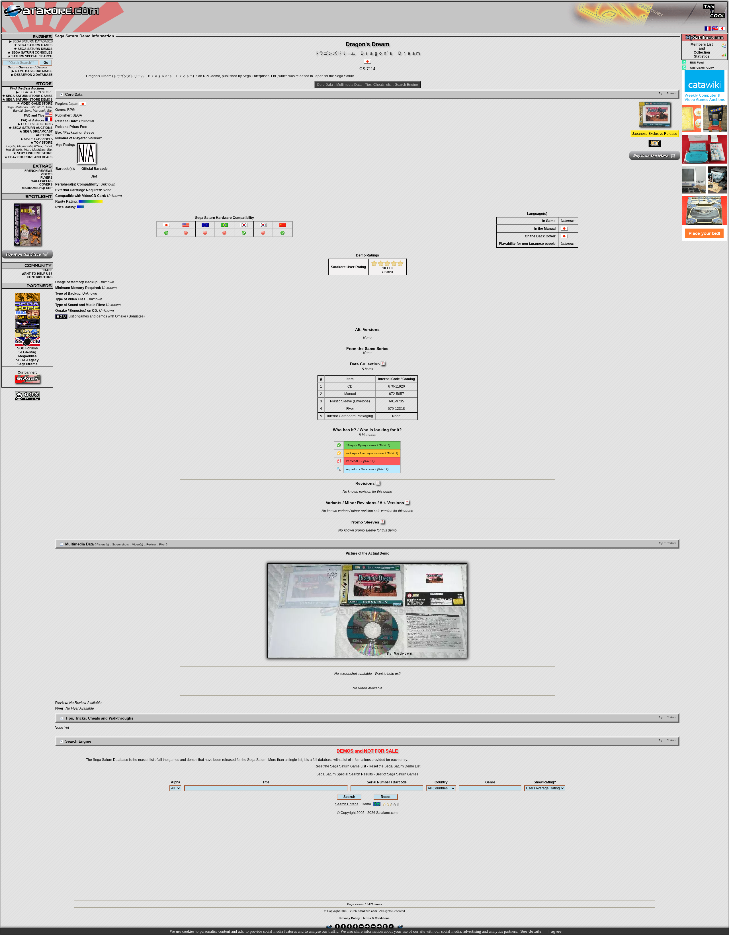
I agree (555, 931)
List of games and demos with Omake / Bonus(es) (106, 316)
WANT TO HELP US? (37, 273)
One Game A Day (702, 67)
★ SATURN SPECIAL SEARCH (30, 56)
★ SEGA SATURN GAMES (33, 45)
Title (266, 782)
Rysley (362, 445)
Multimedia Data (349, 85)
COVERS (45, 184)
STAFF (47, 270)
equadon (352, 469)
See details (531, 931)
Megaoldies (27, 356)
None (107, 190)
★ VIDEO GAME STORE (34, 103)
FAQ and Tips (34, 115)
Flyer (162, 544)
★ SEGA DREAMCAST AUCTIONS (36, 133)
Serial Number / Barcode (387, 782)
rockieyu (351, 453)
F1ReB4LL (353, 461)
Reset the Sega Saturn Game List (340, 766)
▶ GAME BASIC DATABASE (32, 71)
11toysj (350, 445)
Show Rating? (545, 782)
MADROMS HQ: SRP (37, 188)
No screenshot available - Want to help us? (367, 674)
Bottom (671, 93)
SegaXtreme (27, 364)
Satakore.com (387, 813)
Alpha (175, 782)
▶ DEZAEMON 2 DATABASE (31, 74)
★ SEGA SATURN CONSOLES (30, 52)
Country (441, 782)
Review (151, 544)
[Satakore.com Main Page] (64, 17)
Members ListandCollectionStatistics (702, 50)
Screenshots (120, 544)
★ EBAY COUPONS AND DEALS (28, 157)
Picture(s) (103, 544)
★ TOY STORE (41, 142)
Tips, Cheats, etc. (378, 85)
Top (660, 93)
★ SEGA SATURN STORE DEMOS (27, 99)
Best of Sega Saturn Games (397, 774)
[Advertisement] (704, 327)
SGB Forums (27, 348)
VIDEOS (46, 174)
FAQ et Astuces (33, 120)
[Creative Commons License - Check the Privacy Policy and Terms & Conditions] (27, 396)
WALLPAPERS (41, 181)
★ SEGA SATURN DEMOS (33, 48)
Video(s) (137, 544)
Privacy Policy (349, 918)
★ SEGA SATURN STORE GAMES (27, 95)
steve (372, 445)
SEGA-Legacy (27, 360)
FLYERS (46, 177)
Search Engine (406, 85)
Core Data (325, 85)
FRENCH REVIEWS (38, 170)
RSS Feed (697, 62)
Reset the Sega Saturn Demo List (394, 766)
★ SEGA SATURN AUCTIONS (30, 127)
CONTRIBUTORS (39, 277)
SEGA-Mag (27, 352)
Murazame (367, 469)
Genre (490, 782)
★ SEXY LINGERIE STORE (32, 153)
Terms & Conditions (376, 918)
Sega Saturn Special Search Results (344, 774)
